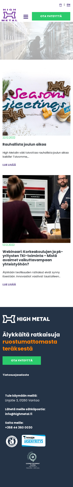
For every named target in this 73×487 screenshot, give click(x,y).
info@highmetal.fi (18, 414)
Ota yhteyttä (51, 16)
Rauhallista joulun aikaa (24, 144)
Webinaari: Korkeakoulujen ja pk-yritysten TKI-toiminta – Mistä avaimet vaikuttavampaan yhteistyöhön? (33, 258)
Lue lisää (9, 165)
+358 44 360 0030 (18, 427)
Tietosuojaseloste (16, 375)
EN (68, 5)
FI (60, 5)
